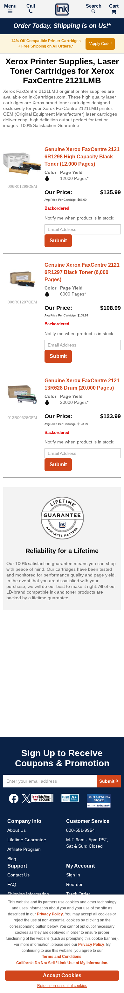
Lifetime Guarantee (26, 839)
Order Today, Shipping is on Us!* (62, 25)
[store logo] (62, 10)
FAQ (11, 884)
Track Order (78, 893)
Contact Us (18, 874)
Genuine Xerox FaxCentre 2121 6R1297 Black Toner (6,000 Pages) (82, 272)
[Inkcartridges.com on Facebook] (13, 801)
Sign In (73, 874)
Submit (58, 240)
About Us (16, 830)
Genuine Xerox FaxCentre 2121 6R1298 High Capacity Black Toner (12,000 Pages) (82, 157)
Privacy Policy (50, 914)
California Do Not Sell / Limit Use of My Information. (62, 963)
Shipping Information (28, 893)
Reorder (74, 884)
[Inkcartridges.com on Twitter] (26, 801)
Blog (11, 858)
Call (30, 6)
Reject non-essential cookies (62, 985)
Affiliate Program (24, 849)
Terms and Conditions (61, 956)
